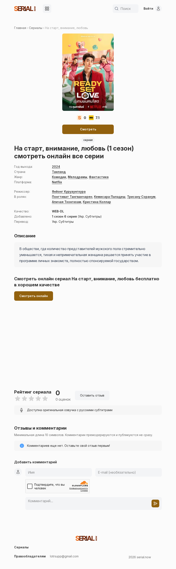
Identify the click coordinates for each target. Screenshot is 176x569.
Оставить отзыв (92, 395)
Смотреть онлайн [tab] (33, 296)
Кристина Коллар (97, 202)
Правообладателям (30, 556)
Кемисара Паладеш (109, 196)
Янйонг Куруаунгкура (69, 191)
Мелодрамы (77, 177)
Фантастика (99, 177)
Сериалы (35, 28)
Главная (20, 28)
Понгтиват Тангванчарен (72, 196)
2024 (56, 166)
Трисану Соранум (141, 196)
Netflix (57, 182)
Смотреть (88, 129)
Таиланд (59, 172)
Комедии (59, 177)
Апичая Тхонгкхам (66, 202)
